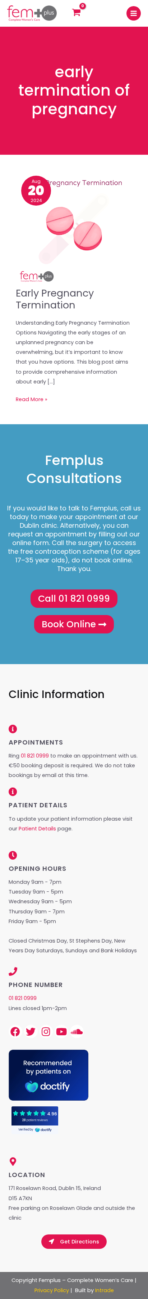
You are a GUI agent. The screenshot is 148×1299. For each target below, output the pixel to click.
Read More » (31, 399)
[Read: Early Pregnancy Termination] (74, 228)
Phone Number (36, 984)
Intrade (104, 1290)
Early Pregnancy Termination (55, 299)
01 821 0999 (35, 755)
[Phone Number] (13, 971)
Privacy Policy (51, 1290)
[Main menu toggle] (133, 13)
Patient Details (38, 828)
